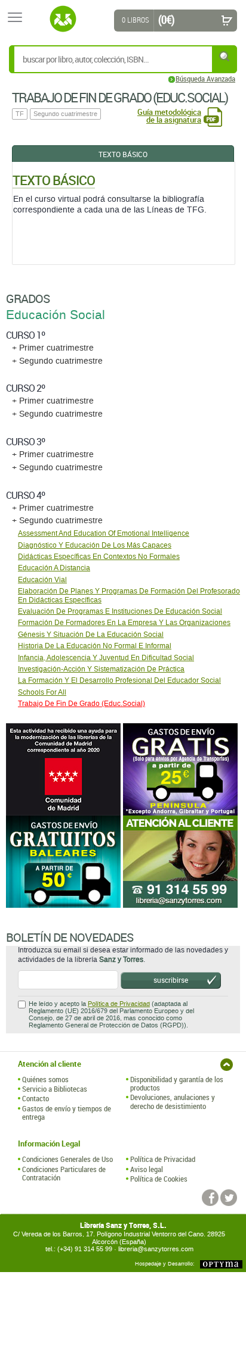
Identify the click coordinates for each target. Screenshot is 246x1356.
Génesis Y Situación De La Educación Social (91, 634)
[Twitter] (228, 1197)
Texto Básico (123, 154)
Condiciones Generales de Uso (67, 1159)
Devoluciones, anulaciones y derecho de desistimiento (172, 1101)
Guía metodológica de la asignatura (169, 116)
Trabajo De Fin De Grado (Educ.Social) (81, 703)
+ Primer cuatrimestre (53, 347)
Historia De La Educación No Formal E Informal (94, 646)
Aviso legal (146, 1169)
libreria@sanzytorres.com (155, 1249)
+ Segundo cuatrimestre (57, 361)
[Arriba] (226, 1064)
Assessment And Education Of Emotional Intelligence (103, 533)
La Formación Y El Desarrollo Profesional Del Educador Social (119, 680)
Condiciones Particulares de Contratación (64, 1173)
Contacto (35, 1098)
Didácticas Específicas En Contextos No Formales (99, 556)
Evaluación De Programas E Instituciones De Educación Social (120, 611)
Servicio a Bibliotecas (54, 1089)
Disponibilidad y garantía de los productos (176, 1083)
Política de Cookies (158, 1178)
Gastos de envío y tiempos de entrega (66, 1112)
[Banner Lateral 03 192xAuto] (181, 862)
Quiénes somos (45, 1079)
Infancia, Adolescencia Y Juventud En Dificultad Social (106, 658)
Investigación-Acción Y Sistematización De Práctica (101, 669)
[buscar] (225, 56)
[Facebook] (210, 1197)
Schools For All (42, 692)
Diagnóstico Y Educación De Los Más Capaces (94, 545)
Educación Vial (42, 580)
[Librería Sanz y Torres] (62, 19)
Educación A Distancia (54, 568)
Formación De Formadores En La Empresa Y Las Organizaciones (124, 622)
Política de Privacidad (119, 1004)
